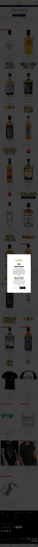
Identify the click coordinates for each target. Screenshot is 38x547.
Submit (22, 287)
